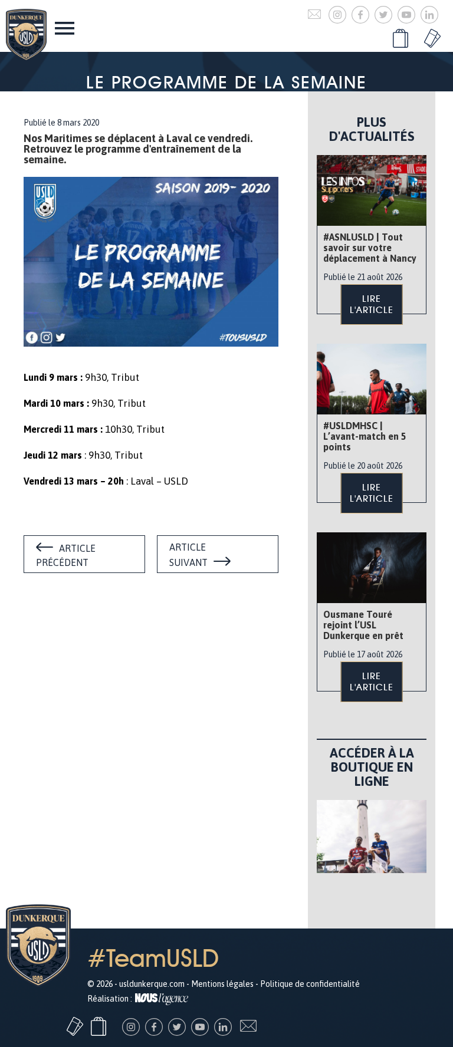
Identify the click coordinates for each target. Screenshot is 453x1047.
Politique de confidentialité (310, 984)
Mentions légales (222, 984)
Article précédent (66, 555)
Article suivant (188, 555)
